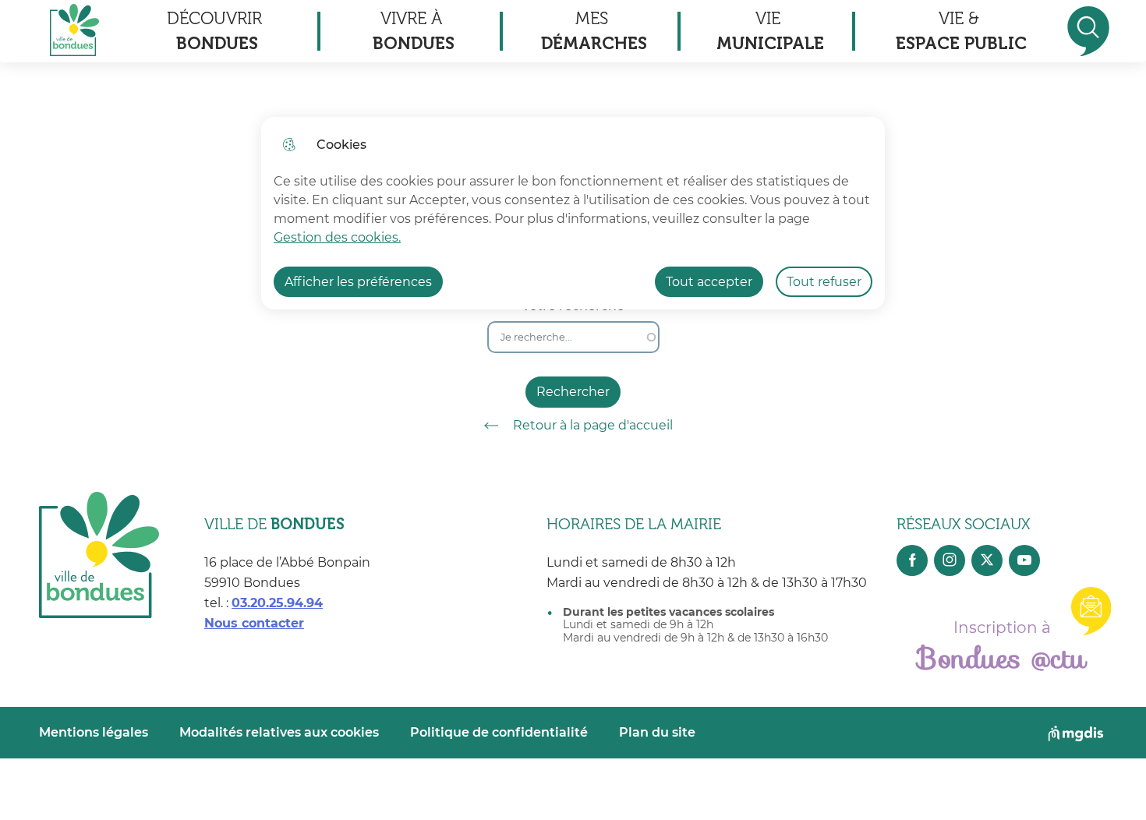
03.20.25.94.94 (277, 603)
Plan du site (657, 732)
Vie (770, 31)
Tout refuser (824, 281)
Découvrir (214, 31)
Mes (594, 31)
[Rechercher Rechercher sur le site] (1088, 31)
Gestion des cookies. (337, 237)
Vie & (961, 31)
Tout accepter (709, 281)
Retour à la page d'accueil (593, 425)
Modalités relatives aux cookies (279, 732)
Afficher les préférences (358, 281)
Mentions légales (93, 732)
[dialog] (573, 213)
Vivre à (414, 31)
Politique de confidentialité (499, 732)
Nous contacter (254, 623)
